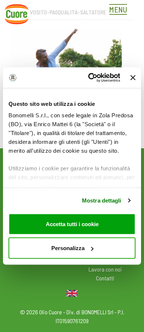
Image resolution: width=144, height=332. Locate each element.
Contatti (105, 277)
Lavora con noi (105, 269)
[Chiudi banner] (133, 77)
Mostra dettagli (101, 200)
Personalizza (68, 248)
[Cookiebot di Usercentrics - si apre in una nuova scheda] (90, 78)
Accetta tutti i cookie (72, 224)
